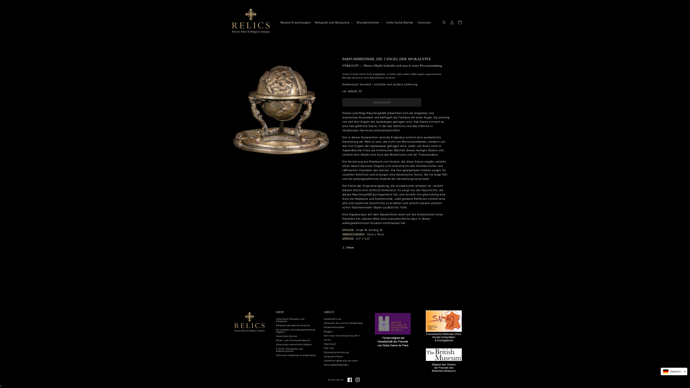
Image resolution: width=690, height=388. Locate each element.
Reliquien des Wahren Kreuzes (293, 325)
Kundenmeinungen (334, 327)
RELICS (340, 380)
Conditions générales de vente (341, 360)
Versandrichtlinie (333, 356)
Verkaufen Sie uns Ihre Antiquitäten (343, 323)
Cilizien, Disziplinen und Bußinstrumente (289, 349)
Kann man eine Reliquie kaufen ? (342, 335)
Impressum (330, 344)
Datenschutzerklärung (336, 352)
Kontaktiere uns (332, 319)
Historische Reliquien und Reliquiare (290, 320)
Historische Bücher (286, 336)
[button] (333, 23)
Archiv (327, 339)
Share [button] (350, 247)
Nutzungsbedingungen (336, 364)
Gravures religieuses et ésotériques (296, 355)
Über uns (329, 348)
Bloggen (328, 331)
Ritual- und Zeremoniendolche (293, 340)
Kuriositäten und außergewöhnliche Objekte (296, 330)
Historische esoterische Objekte (294, 344)
